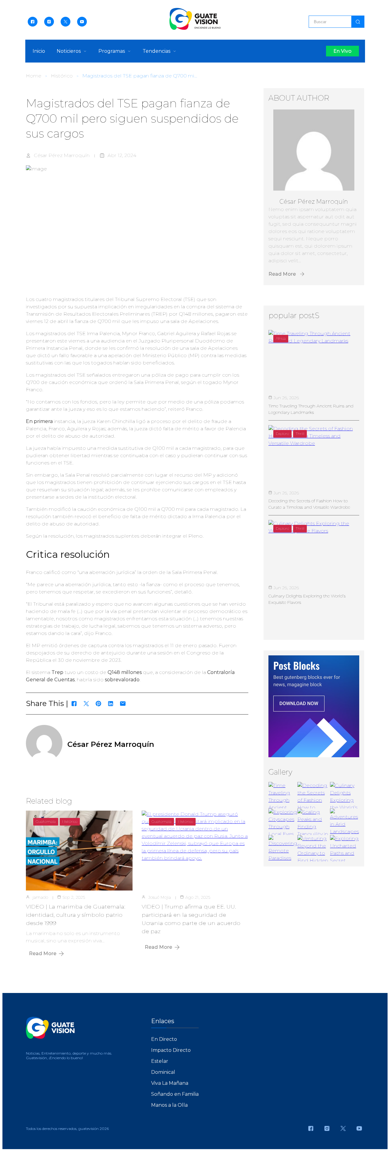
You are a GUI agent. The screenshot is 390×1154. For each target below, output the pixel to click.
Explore (282, 433)
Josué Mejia (159, 897)
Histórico (62, 76)
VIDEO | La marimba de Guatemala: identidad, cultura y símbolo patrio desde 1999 (75, 914)
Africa (281, 338)
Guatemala (46, 821)
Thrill (300, 433)
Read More (42, 953)
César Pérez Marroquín (62, 155)
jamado (40, 897)
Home (33, 76)
